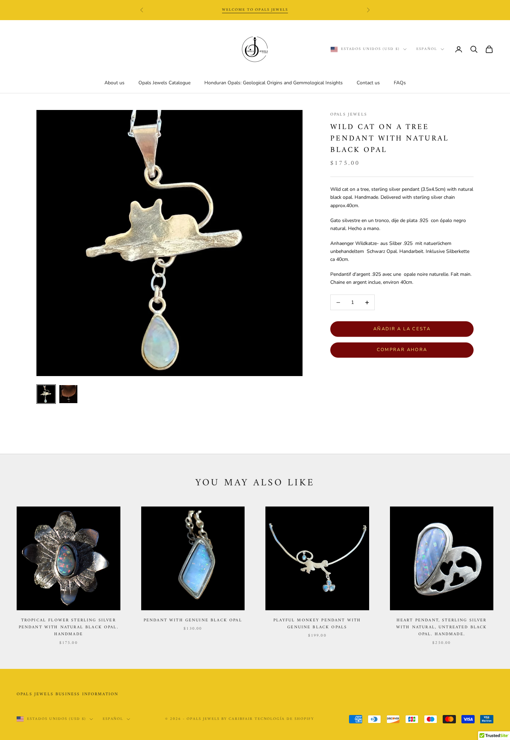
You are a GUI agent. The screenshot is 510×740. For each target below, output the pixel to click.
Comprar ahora (402, 350)
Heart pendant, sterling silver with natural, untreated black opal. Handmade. (441, 627)
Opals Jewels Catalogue (164, 82)
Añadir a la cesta (402, 329)
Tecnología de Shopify (284, 719)
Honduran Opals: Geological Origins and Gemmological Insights (273, 82)
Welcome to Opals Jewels (255, 10)
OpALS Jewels (348, 114)
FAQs (400, 82)
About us (114, 82)
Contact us (368, 82)
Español (426, 49)
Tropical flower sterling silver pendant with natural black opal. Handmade (68, 627)
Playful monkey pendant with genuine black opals (317, 624)
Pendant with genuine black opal (193, 620)
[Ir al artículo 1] (46, 394)
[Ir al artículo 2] (68, 394)
